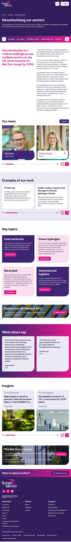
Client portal (51, 516)
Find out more (60, 312)
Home (3, 15)
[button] (9, 164)
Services (10, 15)
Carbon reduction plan (9, 538)
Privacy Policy (16, 535)
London (27, 510)
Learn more (10, 254)
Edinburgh (28, 507)
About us (5, 513)
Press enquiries (52, 507)
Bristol (27, 505)
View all (64, 121)
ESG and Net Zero (20, 15)
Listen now (61, 454)
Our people (5, 505)
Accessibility (41, 535)
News (4, 516)
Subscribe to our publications (57, 510)
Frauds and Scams (29, 535)
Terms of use (6, 535)
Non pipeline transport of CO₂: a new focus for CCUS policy (52, 399)
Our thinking (5, 510)
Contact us (51, 505)
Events (4, 518)
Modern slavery (52, 535)
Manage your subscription (56, 513)
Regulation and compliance (10, 526)
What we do (6, 507)
